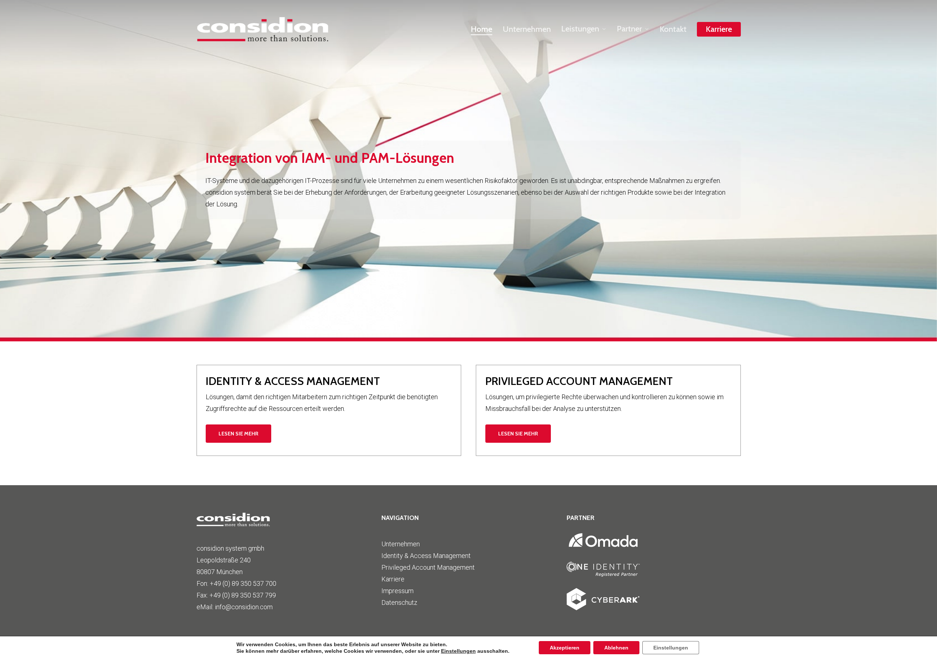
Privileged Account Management (428, 567)
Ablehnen (616, 648)
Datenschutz (399, 602)
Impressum (397, 591)
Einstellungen (458, 651)
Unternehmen (400, 544)
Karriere (392, 579)
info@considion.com (244, 607)
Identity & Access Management (426, 555)
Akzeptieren (564, 648)
